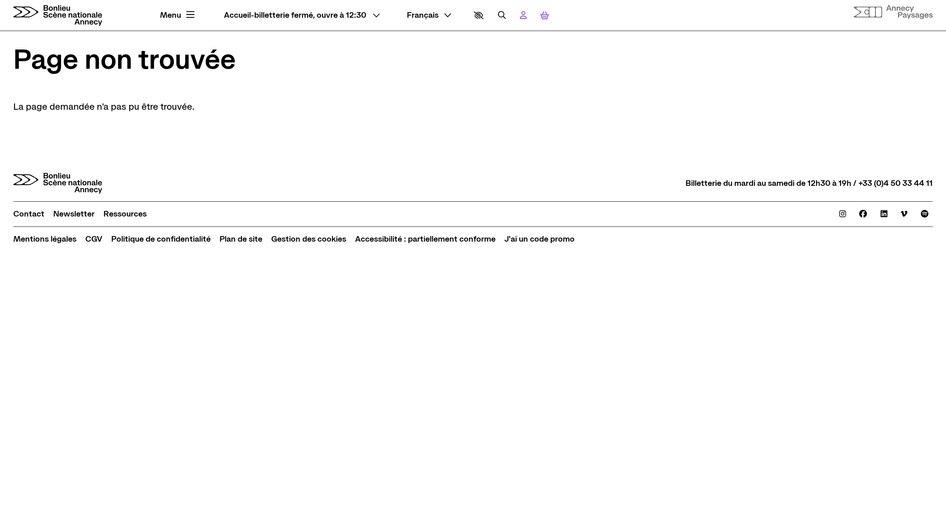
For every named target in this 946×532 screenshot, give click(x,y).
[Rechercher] (502, 15)
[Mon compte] (523, 15)
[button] (478, 15)
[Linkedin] (884, 213)
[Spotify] (924, 213)
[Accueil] (57, 15)
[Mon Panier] (544, 15)
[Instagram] (842, 213)
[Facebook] (863, 213)
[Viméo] (904, 213)
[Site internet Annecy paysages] (893, 12)
